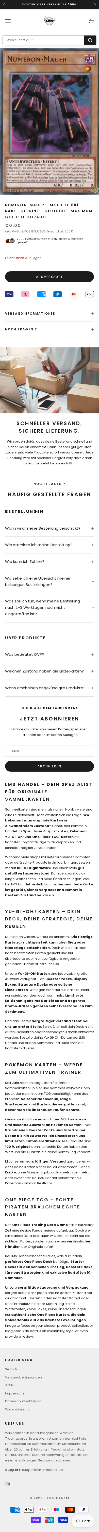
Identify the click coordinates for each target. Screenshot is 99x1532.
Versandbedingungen (23, 1377)
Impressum (14, 1393)
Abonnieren (49, 766)
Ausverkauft (49, 277)
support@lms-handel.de (42, 1469)
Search (11, 1369)
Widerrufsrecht (17, 1409)
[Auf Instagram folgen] (7, 1484)
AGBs (9, 1385)
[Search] (90, 40)
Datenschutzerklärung (23, 1401)
